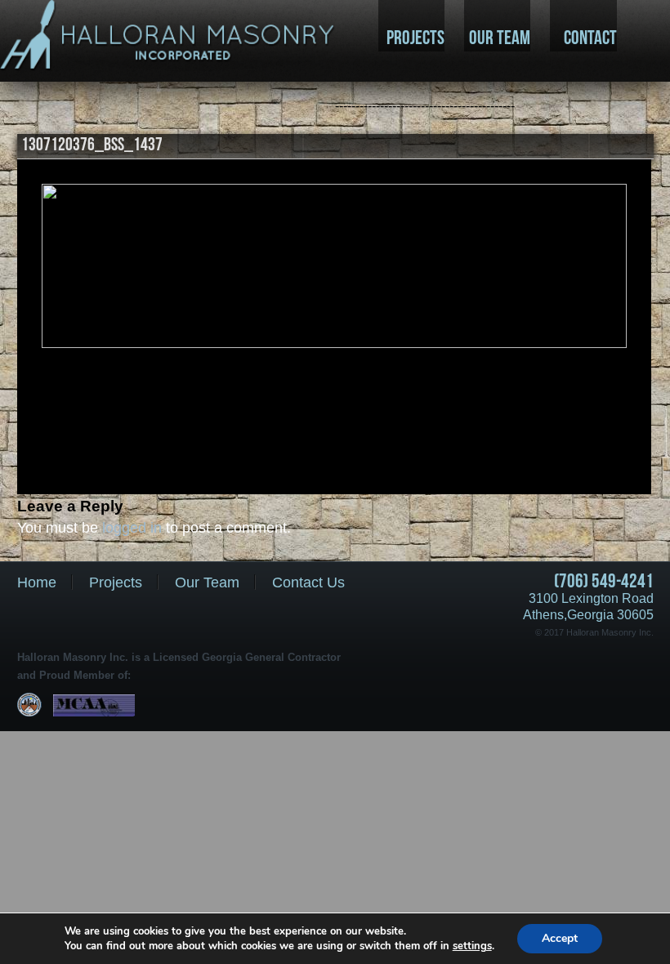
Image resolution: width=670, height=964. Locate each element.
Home (36, 582)
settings (472, 946)
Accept (560, 938)
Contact (590, 37)
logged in (132, 528)
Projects (415, 37)
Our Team (499, 37)
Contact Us (308, 582)
